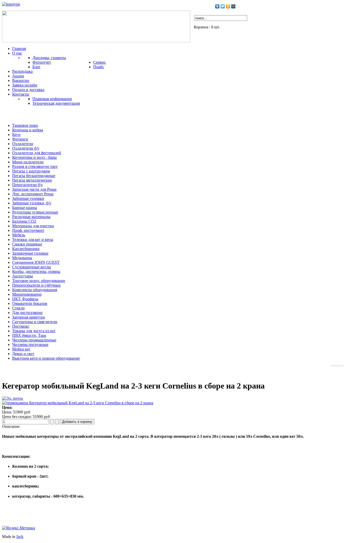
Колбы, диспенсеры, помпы (36, 271)
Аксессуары (22, 276)
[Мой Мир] (233, 6)
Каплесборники (26, 249)
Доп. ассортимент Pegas (32, 194)
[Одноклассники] (228, 6)
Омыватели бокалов (29, 303)
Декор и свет (23, 354)
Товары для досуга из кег (34, 331)
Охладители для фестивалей (36, 153)
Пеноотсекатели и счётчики (36, 285)
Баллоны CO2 (24, 221)
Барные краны (24, 207)
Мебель (18, 235)
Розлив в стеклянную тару (35, 166)
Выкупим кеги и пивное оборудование (46, 358)
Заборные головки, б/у (31, 203)
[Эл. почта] (12, 398)
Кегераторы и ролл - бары (34, 157)
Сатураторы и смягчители (34, 322)
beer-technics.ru (337, 365)
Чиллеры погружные (30, 344)
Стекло (18, 308)
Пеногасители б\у (27, 185)
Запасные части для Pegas (34, 189)
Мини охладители (28, 162)
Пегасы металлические (32, 180)
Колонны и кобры (27, 130)
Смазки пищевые (27, 244)
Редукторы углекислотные (35, 212)
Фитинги (20, 139)
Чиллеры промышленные (34, 340)
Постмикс (20, 326)
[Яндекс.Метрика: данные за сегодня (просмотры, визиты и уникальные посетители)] (18, 528)
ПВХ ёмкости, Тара (29, 335)
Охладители (22, 144)
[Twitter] (222, 6)
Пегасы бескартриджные (33, 175)
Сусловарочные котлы (31, 267)
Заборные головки (28, 198)
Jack (19, 536)
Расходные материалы (31, 217)
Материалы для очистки (33, 226)
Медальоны (22, 258)
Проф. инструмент (28, 230)
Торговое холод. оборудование (38, 280)
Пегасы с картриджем (31, 171)
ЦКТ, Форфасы (25, 299)
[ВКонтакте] (217, 6)
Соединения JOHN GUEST (36, 262)
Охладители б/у (25, 148)
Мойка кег (21, 349)
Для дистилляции (27, 312)
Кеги (16, 134)
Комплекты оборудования (34, 290)
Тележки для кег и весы (32, 239)
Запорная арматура (28, 317)
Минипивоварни (27, 294)
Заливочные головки (30, 253)
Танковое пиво (25, 125)
